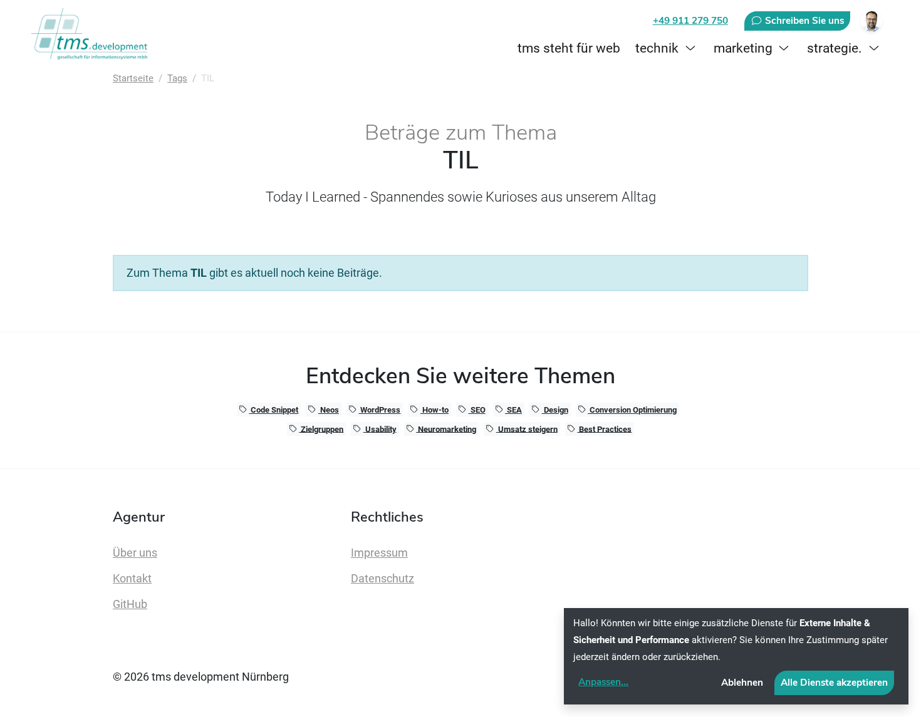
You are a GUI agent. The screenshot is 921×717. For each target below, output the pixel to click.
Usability (380, 428)
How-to (434, 410)
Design (555, 410)
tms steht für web (569, 48)
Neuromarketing (446, 428)
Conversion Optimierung (632, 410)
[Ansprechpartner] (871, 21)
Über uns (135, 553)
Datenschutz (382, 578)
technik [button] (657, 48)
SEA (513, 410)
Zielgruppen (321, 428)
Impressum (379, 553)
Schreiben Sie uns (803, 20)
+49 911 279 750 (690, 20)
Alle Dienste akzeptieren (834, 682)
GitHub (130, 604)
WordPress (379, 410)
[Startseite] (91, 33)
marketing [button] (743, 48)
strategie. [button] (834, 48)
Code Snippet (273, 410)
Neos (328, 410)
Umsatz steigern (527, 428)
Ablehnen (742, 682)
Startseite (133, 78)
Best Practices (604, 428)
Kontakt (132, 578)
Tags (177, 78)
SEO (477, 410)
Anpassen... (603, 681)
